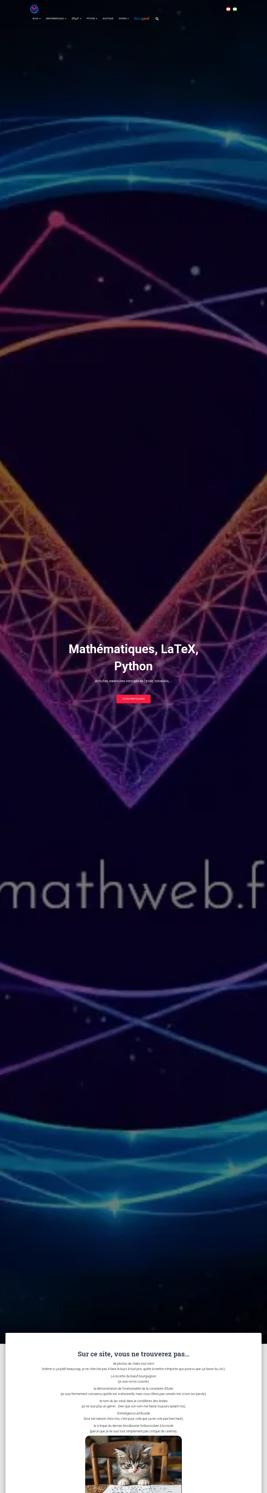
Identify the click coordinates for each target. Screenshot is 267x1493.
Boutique (108, 18)
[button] (40, 18)
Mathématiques (55, 18)
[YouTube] (228, 9)
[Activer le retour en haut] (259, 1485)
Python (91, 18)
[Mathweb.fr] (34, 9)
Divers (123, 18)
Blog (36, 18)
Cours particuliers (133, 699)
